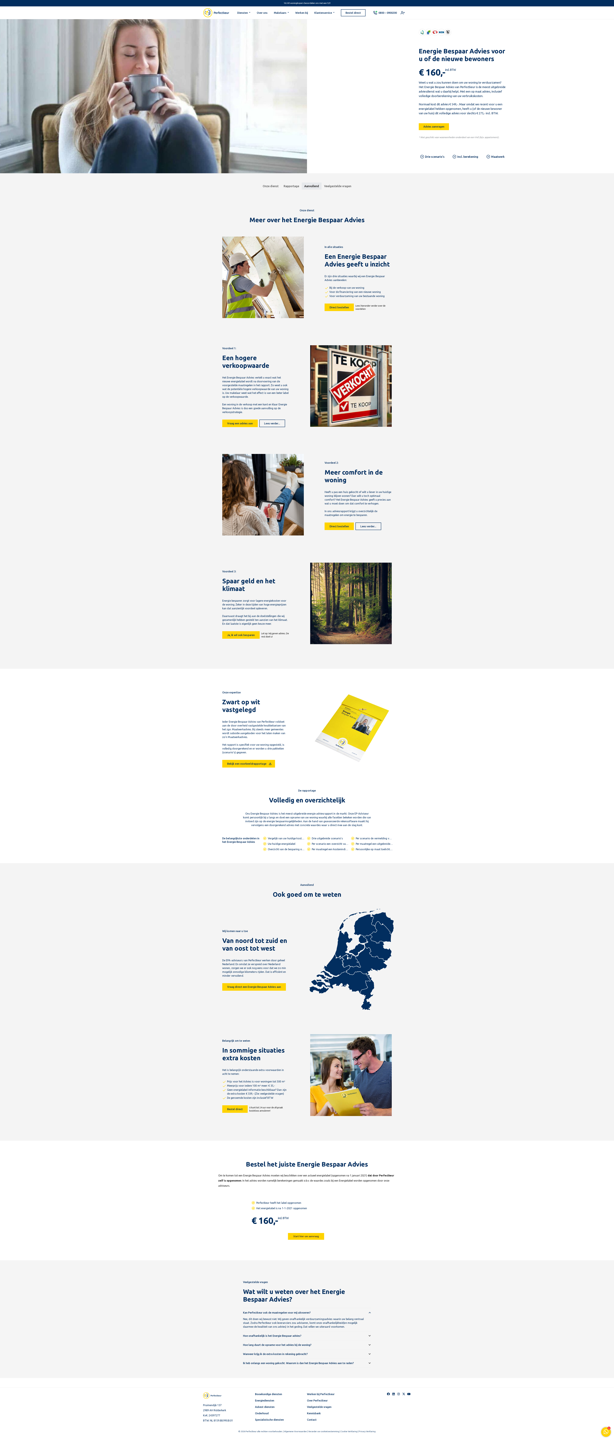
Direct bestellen (339, 307)
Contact (312, 1419)
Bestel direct (235, 1109)
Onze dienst (271, 186)
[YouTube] (408, 1394)
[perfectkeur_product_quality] (435, 32)
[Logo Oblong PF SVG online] (215, 1395)
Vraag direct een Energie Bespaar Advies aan (254, 986)
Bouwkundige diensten (268, 1394)
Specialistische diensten (269, 1419)
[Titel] (403, 1394)
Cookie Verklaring (349, 1431)
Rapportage (291, 186)
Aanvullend (311, 186)
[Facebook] (388, 1394)
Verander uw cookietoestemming (323, 1431)
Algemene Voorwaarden (295, 1431)
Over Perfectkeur (317, 1400)
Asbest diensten (265, 1406)
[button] (249, 13)
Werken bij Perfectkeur (321, 1394)
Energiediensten (264, 1400)
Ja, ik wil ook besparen (241, 635)
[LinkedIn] (393, 1394)
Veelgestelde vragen (337, 186)
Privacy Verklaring (367, 1431)
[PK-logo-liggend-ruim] (216, 13)
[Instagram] (398, 1394)
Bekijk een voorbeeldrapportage (246, 763)
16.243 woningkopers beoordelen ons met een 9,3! (307, 3)
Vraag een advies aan (240, 423)
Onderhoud (262, 1413)
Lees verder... (272, 423)
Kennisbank (314, 1413)
